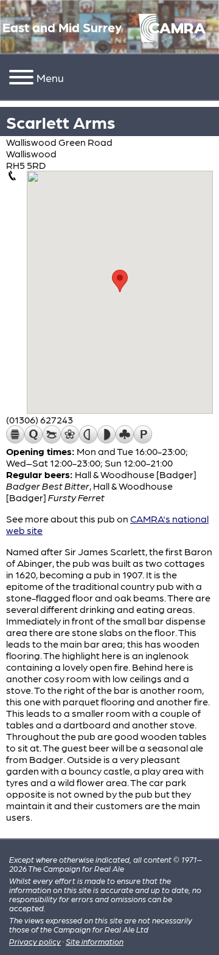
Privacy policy (35, 941)
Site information (94, 941)
